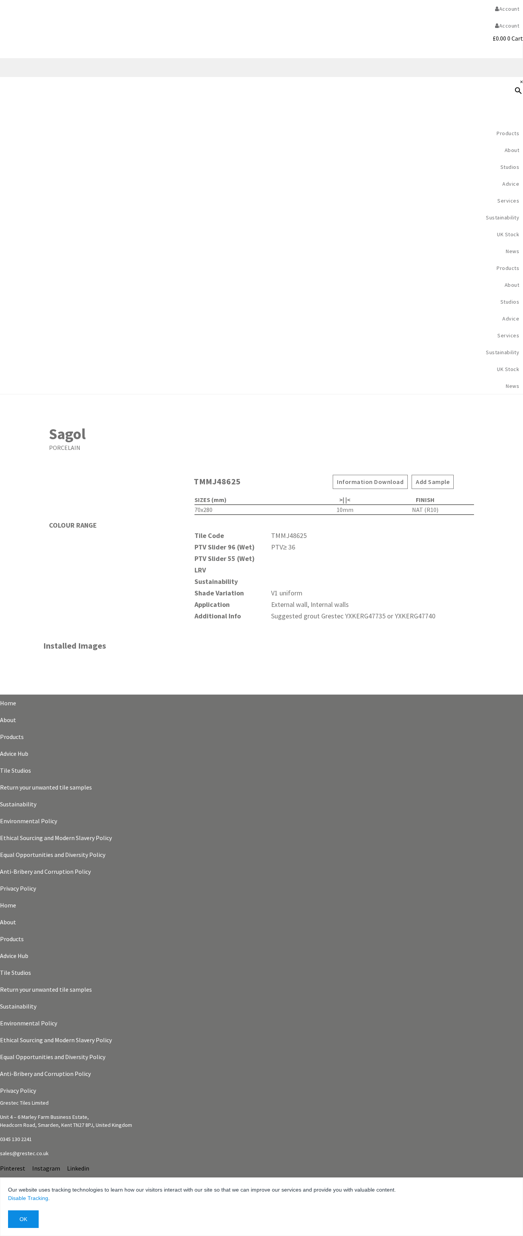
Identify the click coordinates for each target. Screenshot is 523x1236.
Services (508, 200)
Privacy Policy (18, 888)
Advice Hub (14, 753)
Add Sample (432, 482)
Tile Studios (15, 770)
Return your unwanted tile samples (46, 787)
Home (8, 703)
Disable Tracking (28, 1198)
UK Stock (508, 234)
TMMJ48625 (217, 481)
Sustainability (502, 217)
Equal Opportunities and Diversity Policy (52, 854)
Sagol (67, 433)
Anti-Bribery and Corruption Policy (45, 871)
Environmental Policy (28, 821)
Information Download (370, 482)
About (8, 720)
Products (508, 133)
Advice (510, 183)
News (512, 251)
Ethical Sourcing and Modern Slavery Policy (56, 838)
